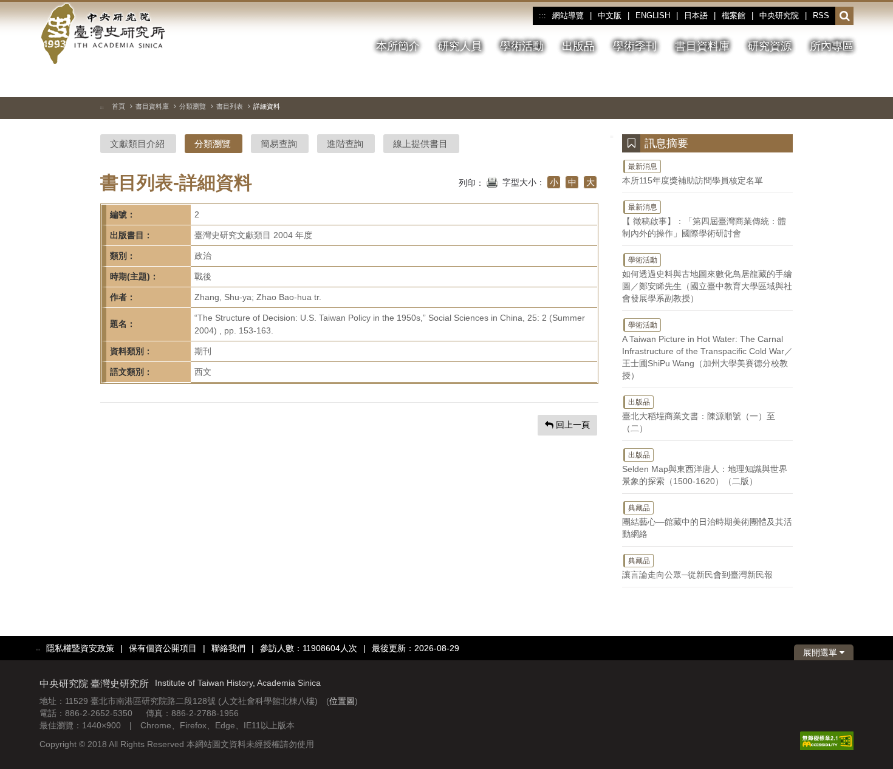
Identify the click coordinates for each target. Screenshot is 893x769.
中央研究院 (779, 15)
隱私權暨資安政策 (80, 648)
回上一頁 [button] (571, 424)
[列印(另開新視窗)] (492, 181)
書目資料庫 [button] (702, 46)
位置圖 (342, 701)
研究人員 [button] (460, 46)
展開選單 (821, 652)
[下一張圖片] (822, 81)
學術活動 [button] (522, 46)
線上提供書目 (420, 143)
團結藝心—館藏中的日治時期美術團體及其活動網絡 (707, 521)
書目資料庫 (152, 106)
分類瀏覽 (192, 106)
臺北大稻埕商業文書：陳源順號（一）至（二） (698, 415)
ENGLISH (652, 15)
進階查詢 (345, 143)
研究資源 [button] (770, 46)
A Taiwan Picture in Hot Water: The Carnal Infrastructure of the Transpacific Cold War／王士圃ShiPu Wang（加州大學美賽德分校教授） (707, 350)
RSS (821, 15)
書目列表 (229, 106)
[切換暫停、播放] (779, 81)
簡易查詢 (279, 143)
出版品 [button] (578, 46)
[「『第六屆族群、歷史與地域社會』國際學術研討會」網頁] (844, 82)
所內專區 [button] (832, 46)
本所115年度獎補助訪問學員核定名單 (692, 173)
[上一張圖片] (801, 81)
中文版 (609, 15)
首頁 (118, 106)
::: (542, 16)
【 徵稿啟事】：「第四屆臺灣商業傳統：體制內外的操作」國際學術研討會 (704, 220)
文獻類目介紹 (137, 143)
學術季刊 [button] (635, 46)
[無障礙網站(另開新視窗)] (827, 740)
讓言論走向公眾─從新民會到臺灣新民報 (697, 567)
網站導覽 (568, 15)
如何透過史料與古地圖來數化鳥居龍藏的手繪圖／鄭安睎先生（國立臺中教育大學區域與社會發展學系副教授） (707, 279)
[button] (845, 16)
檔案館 (733, 15)
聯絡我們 (228, 648)
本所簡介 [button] (398, 46)
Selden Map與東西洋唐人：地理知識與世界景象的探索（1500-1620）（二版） (704, 468)
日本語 (696, 15)
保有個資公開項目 (163, 648)
